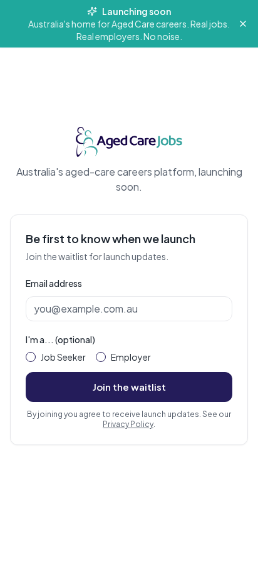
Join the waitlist (129, 387)
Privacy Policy (128, 424)
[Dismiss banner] (243, 24)
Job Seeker (63, 357)
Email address (54, 283)
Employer (131, 357)
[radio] (31, 357)
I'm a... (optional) (60, 339)
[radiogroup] (129, 357)
